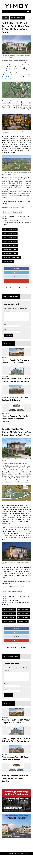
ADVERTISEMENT (16, 840)
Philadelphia (6, 523)
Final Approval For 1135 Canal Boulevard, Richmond (15, 398)
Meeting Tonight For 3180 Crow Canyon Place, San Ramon (15, 361)
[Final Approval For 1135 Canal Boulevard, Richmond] (16, 392)
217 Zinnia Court (9, 617)
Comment (6, 311)
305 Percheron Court (10, 253)
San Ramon (17, 470)
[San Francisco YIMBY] (16, 5)
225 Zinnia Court (9, 621)
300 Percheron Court (10, 249)
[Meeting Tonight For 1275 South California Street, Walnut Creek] (16, 374)
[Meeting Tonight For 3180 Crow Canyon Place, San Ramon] (16, 355)
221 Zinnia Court (23, 617)
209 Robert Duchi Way (10, 245)
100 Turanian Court (10, 229)
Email (5, 329)
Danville (5, 69)
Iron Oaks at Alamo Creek (11, 257)
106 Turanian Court (10, 233)
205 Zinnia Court (23, 609)
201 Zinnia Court (9, 609)
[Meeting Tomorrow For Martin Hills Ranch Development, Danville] (16, 411)
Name (5, 324)
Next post (22, 288)
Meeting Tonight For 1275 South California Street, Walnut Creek (16, 380)
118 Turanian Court (10, 237)
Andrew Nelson (8, 60)
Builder (4, 513)
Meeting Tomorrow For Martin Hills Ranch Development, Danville (15, 419)
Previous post (12, 288)
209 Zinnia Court (9, 613)
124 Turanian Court (10, 241)
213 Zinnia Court (23, 613)
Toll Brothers (7, 77)
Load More (16, 846)
